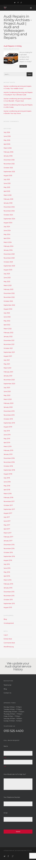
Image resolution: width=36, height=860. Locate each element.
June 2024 (7, 230)
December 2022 (9, 293)
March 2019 (7, 446)
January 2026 (8, 156)
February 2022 (8, 332)
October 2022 (8, 301)
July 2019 (7, 431)
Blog (10, 49)
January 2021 (8, 376)
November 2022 (9, 297)
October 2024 (8, 215)
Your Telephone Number (12, 797)
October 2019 (8, 419)
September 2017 (9, 509)
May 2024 (7, 234)
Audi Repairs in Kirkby (13, 46)
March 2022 (8, 329)
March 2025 (7, 195)
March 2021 (7, 368)
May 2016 (7, 572)
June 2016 (7, 568)
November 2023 (9, 258)
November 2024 (9, 211)
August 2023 (8, 270)
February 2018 (8, 497)
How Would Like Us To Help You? (15, 774)
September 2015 (9, 603)
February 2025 (8, 199)
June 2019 (7, 435)
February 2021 (8, 372)
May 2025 (7, 187)
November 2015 (9, 596)
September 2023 (9, 266)
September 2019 (9, 423)
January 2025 (8, 203)
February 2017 (8, 537)
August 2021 (8, 356)
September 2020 (9, 384)
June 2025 (7, 183)
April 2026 (7, 144)
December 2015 (9, 592)
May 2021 (7, 364)
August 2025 (8, 175)
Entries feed (8, 639)
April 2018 (7, 490)
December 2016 (9, 544)
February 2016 (8, 584)
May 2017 (7, 525)
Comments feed (9, 643)
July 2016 (7, 564)
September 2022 (9, 305)
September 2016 (9, 556)
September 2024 (9, 219)
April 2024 (7, 238)
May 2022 (7, 321)
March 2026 (8, 148)
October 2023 (8, 262)
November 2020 (9, 380)
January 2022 (8, 336)
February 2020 (8, 403)
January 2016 (8, 588)
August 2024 (8, 223)
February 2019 (8, 450)
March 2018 (8, 493)
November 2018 (9, 462)
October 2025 (8, 168)
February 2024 (8, 246)
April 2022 (7, 325)
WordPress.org (9, 647)
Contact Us (7, 693)
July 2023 (7, 274)
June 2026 (7, 136)
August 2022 (8, 309)
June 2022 (7, 317)
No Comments (15, 49)
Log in (6, 635)
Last (5, 766)
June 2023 (7, 277)
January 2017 (8, 541)
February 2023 (8, 289)
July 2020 (7, 387)
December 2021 (9, 340)
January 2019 (8, 454)
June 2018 (7, 482)
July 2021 (7, 360)
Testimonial (7, 685)
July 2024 (7, 226)
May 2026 (7, 140)
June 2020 (7, 391)
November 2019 (9, 415)
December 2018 (9, 458)
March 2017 (7, 533)
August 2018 (8, 474)
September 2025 (9, 171)
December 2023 (9, 254)
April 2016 (7, 576)
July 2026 (7, 132)
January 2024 (8, 250)
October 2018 (8, 466)
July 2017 (7, 517)
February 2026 (8, 152)
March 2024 (8, 242)
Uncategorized (9, 623)
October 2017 (8, 505)
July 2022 (7, 313)
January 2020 (8, 407)
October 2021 (8, 348)
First (5, 757)
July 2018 (7, 478)
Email (5, 813)
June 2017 (7, 521)
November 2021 (9, 344)
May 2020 (7, 395)
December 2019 (9, 411)
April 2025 (7, 191)
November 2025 (9, 164)
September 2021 (9, 352)
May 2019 (7, 438)
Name (6, 746)
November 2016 (9, 548)
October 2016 (8, 552)
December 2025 (9, 160)
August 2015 (8, 607)
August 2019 (8, 427)
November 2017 (9, 501)
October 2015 (8, 599)
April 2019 (7, 442)
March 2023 (8, 285)
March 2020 (8, 399)
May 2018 (7, 486)
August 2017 (8, 513)
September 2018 (9, 470)
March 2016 (7, 580)
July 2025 (7, 179)
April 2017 (7, 529)
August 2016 (8, 560)
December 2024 (9, 207)
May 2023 (7, 281)
